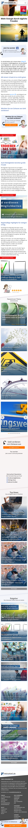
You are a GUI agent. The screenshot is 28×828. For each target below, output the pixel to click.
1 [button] (9, 433)
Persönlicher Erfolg (21, 37)
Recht (2, 813)
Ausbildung (17, 816)
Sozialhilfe (4, 809)
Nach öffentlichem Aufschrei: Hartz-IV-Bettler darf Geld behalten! (14, 582)
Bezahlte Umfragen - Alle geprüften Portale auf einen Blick (12, 736)
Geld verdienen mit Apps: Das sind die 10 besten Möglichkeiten (13, 657)
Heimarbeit (17, 797)
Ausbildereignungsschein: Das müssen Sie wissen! (13, 394)
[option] (14, 147)
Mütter (3, 801)
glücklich (12, 94)
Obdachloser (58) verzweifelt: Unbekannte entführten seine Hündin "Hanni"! (14, 559)
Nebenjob (16, 798)
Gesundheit (4, 800)
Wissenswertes (5, 804)
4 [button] (15, 433)
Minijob (16, 800)
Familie (3, 798)
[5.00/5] (13, 290)
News (13, 324)
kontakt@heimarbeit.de (15, 792)
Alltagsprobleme (5, 797)
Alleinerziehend (5, 803)
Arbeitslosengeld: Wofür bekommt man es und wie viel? (13, 317)
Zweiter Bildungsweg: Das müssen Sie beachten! (12, 427)
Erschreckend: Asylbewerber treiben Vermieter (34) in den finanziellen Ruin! (14, 514)
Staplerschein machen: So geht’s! (12, 370)
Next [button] (26, 417)
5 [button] (17, 433)
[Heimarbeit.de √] (8, 3)
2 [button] (11, 433)
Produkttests (18, 810)
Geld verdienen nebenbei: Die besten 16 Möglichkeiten (13, 698)
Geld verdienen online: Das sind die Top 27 (13, 155)
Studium (16, 818)
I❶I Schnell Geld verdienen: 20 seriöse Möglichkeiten (13, 215)
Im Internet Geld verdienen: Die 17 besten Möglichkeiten (14, 678)
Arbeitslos (4, 812)
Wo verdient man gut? (11, 347)
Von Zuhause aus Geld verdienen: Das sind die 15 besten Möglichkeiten (12, 756)
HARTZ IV (3, 810)
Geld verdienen (18, 801)
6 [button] (19, 433)
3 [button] (13, 433)
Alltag (22, 61)
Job (15, 803)
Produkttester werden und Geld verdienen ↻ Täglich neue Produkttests (13, 277)
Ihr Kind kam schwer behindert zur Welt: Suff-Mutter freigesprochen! (12, 537)
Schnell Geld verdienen (20, 812)
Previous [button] (2, 417)
